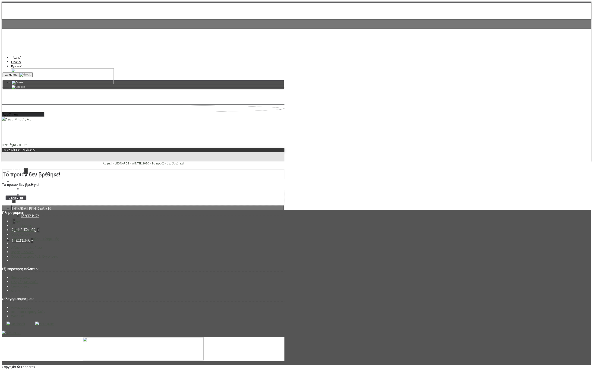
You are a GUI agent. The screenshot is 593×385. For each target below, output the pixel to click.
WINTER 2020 (140, 163)
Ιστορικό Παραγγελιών (28, 311)
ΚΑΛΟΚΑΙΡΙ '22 (30, 215)
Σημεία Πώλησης (23, 230)
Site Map (17, 290)
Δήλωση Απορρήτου (26, 247)
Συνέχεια (16, 198)
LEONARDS (122, 163)
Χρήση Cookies (22, 252)
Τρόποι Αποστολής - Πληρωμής (35, 239)
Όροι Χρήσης (21, 234)
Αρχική (107, 163)
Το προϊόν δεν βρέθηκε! (168, 163)
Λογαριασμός (21, 307)
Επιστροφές (20, 286)
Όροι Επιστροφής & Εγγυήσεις (34, 256)
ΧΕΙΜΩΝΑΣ (28, 188)
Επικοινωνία (20, 277)
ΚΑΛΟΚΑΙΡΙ (27, 194)
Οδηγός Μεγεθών (24, 282)
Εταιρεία (17, 221)
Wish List (18, 316)
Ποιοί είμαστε (21, 225)
